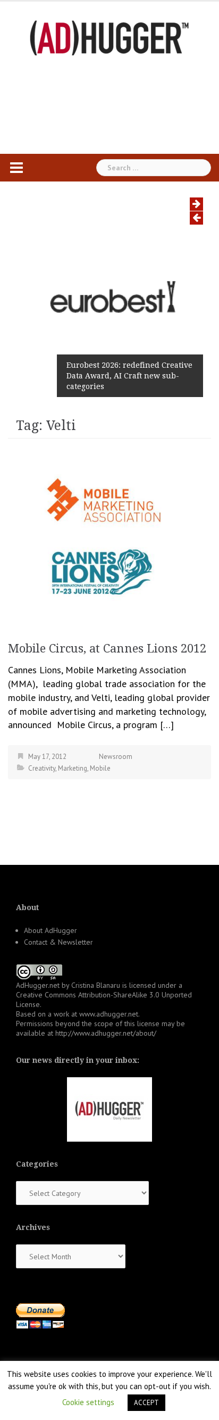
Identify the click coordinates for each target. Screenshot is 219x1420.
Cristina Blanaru (95, 985)
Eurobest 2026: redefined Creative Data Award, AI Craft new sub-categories (129, 376)
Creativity (41, 768)
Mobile (100, 768)
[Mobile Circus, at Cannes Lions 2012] (109, 536)
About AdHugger (50, 930)
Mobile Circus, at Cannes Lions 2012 (107, 648)
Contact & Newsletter (58, 942)
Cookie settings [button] (88, 1402)
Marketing (72, 768)
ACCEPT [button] (146, 1402)
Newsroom (115, 756)
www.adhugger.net (108, 1014)
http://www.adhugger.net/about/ (105, 1033)
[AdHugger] (109, 37)
